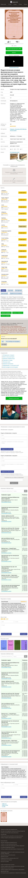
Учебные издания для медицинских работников (11, 837)
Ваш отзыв (3, 617)
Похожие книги (6, 362)
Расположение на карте (6, 502)
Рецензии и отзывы (7, 360)
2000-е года (5, 805)
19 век (20, 4)
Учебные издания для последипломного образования (12, 869)
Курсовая (17, 129)
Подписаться (14, 483)
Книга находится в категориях (10, 367)
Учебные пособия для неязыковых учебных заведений (12, 845)
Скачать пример (6, 315)
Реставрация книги (14, 152)
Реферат (12, 129)
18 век (15, 4)
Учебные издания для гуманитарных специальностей (12, 849)
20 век (25, 4)
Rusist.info (15, 2)
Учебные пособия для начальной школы (9, 832)
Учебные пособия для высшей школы (9, 844)
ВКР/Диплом (23, 129)
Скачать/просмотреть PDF (14, 48)
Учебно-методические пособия (7, 864)
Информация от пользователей (11, 365)
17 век (9, 4)
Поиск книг (3, 4)
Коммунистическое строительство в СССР (9, 858)
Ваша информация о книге (8, 782)
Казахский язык (4, 840)
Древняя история (4, 856)
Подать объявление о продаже (9, 455)
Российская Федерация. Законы (8, 847)
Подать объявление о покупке (9, 433)
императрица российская (6, 860)
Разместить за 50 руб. (7, 449)
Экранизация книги (14, 67)
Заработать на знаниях (16, 293)
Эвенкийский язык (5, 871)
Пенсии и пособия (5, 861)
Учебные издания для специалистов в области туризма (12, 866)
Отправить (23, 634)
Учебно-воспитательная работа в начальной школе (12, 836)
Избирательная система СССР (7, 868)
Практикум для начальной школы (8, 855)
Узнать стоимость (17, 312)
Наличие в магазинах (8, 363)
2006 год (4, 803)
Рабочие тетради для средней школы (9, 842)
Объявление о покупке (8, 355)
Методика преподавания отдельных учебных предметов (13, 831)
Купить (14, 52)
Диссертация (13, 130)
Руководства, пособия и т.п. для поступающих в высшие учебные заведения (12, 852)
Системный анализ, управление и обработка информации (13, 872)
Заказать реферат (6, 312)
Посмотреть (22, 192)
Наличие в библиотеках (9, 358)
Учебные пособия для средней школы (9, 829)
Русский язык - (4, 834)
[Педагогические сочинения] (24, 645)
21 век (3, 806)
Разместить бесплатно (7, 471)
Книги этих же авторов (8, 356)
